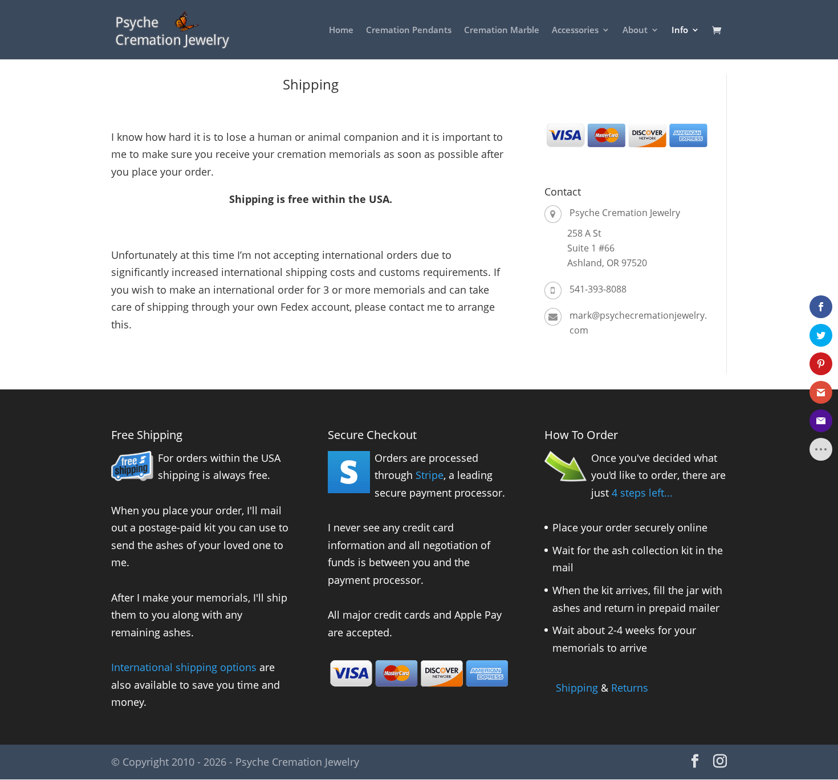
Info (680, 30)
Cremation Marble (501, 30)
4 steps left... (642, 492)
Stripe (430, 475)
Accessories (575, 30)
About (635, 30)
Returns (629, 687)
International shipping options (184, 667)
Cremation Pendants (408, 30)
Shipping (577, 687)
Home (341, 30)
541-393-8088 (598, 289)
